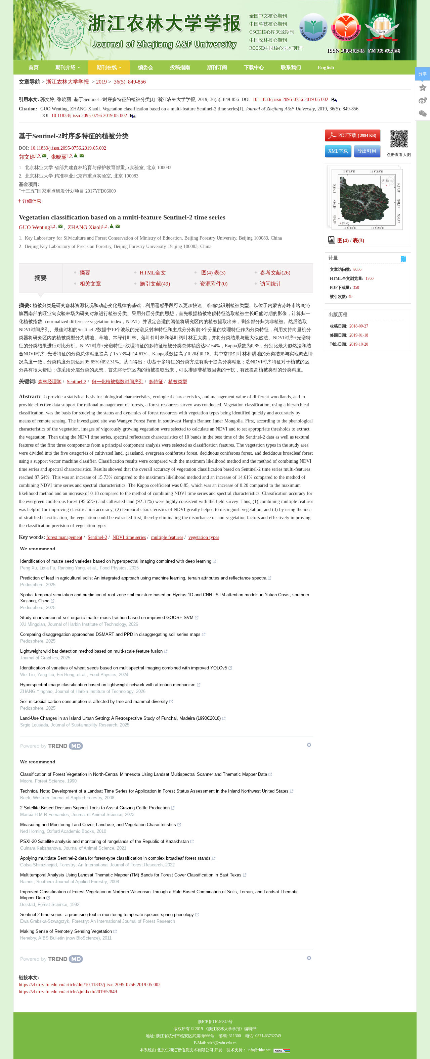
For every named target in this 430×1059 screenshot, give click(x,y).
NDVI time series (129, 537)
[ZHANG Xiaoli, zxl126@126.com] (111, 226)
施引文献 (155, 284)
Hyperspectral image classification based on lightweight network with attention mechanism (108, 684)
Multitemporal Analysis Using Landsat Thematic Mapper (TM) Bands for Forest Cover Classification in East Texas (131, 874)
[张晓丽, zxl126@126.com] (75, 155)
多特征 (156, 381)
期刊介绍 (65, 67)
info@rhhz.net (259, 1050)
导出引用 (366, 151)
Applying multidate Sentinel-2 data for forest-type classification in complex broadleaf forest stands (115, 858)
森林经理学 (49, 381)
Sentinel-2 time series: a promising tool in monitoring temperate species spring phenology (107, 914)
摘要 (85, 272)
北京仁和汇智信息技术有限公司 (185, 1050)
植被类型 (177, 381)
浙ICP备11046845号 (215, 1021)
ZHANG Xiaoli (85, 227)
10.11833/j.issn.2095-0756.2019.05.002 (290, 99)
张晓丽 (59, 157)
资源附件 (213, 284)
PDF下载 (341, 135)
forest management (64, 537)
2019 (101, 82)
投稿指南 (180, 67)
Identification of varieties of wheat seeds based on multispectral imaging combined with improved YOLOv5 (123, 667)
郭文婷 (27, 157)
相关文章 (90, 284)
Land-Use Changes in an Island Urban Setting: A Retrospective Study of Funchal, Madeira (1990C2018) (120, 718)
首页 (34, 67)
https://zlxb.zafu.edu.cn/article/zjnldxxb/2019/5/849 (68, 991)
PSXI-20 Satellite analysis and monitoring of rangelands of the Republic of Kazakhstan (104, 841)
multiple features (167, 537)
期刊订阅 (217, 67)
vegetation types (203, 537)
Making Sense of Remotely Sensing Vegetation (66, 931)
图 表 (212, 272)
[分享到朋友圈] (422, 113)
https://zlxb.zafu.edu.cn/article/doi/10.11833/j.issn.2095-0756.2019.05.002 (90, 984)
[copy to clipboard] (132, 115)
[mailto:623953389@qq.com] (44, 155)
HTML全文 (153, 272)
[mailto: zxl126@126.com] (117, 226)
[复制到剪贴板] (334, 99)
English (326, 67)
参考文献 (275, 272)
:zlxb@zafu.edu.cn (221, 1043)
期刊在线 (107, 67)
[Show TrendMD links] (309, 745)
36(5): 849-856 (130, 82)
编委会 (145, 67)
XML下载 (338, 151)
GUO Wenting (34, 227)
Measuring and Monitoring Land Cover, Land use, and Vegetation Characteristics (98, 824)
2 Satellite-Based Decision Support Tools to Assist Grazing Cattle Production (95, 807)
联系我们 (291, 67)
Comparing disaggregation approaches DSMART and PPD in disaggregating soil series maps (110, 634)
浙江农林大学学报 (67, 82)
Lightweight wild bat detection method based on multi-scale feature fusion (91, 651)
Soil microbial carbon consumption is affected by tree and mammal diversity (94, 701)
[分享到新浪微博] (422, 100)
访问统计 (271, 284)
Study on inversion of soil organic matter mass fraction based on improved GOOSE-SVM (107, 617)
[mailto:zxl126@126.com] (81, 155)
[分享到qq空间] (422, 87)
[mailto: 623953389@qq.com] (60, 226)
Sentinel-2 (76, 381)
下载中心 (254, 67)
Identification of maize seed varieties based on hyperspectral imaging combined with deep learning (115, 561)
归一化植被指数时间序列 (117, 381)
